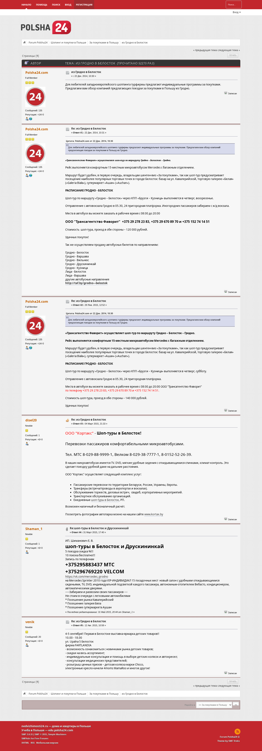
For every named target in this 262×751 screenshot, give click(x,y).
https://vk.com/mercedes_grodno (86, 576)
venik (29, 622)
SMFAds (25, 738)
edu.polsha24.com (60, 730)
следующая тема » (229, 50)
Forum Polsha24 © (230, 736)
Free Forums (41, 738)
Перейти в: (190, 705)
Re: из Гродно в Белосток (88, 128)
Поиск (56, 4)
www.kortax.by (153, 514)
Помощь (41, 4)
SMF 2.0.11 (27, 734)
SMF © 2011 (41, 734)
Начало (26, 4)
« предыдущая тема (205, 50)
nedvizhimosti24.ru (34, 726)
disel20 (31, 420)
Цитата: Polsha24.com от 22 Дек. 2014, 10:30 (89, 141)
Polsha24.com (36, 72)
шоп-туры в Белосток (105, 500)
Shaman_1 (33, 529)
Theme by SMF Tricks (228, 741)
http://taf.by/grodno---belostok (86, 283)
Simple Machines (57, 734)
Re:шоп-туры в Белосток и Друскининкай (99, 528)
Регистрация (84, 4)
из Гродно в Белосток (86, 72)
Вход (68, 4)
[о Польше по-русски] (30, 119)
